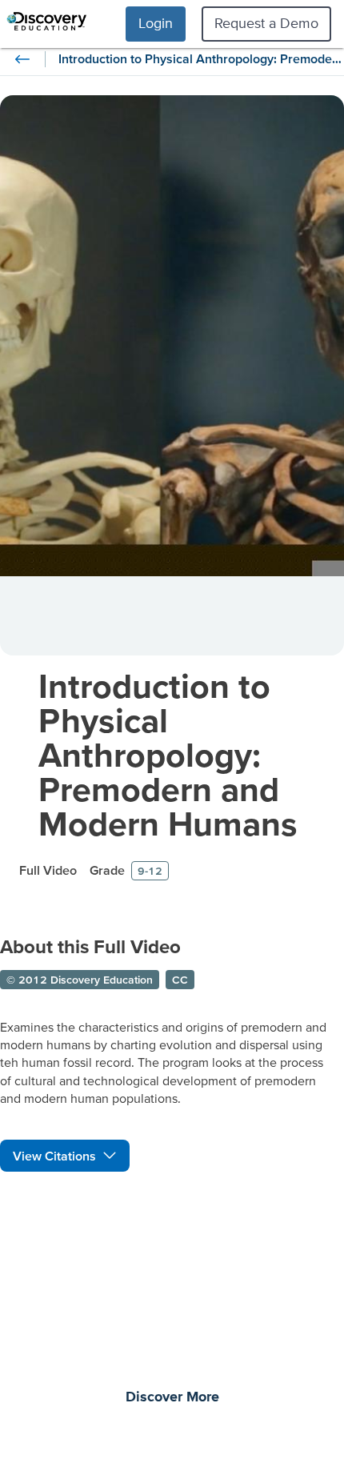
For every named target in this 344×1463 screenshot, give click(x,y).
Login (155, 22)
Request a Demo (266, 22)
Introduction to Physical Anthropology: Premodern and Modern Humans (168, 754)
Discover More (172, 1397)
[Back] (22, 59)
